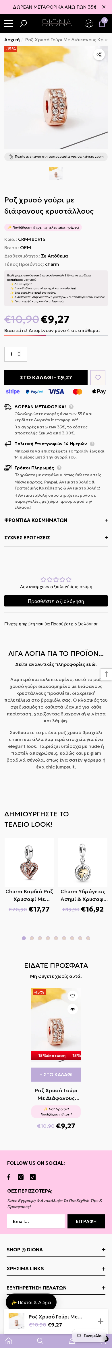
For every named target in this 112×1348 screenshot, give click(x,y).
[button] (23, 23)
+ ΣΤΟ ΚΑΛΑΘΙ (56, 1074)
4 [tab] (48, 938)
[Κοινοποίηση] (99, 54)
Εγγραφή (86, 1221)
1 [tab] (24, 938)
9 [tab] (88, 938)
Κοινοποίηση (99, 54)
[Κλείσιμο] (104, 7)
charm (52, 264)
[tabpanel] (29, 875)
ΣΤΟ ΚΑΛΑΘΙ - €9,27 (46, 377)
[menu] (8, 23)
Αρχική (12, 39)
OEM (25, 247)
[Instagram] (22, 1177)
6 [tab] (64, 938)
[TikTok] (34, 1177)
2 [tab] (32, 938)
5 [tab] (56, 938)
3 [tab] (40, 938)
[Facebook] (10, 1177)
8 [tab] (80, 938)
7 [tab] (72, 938)
